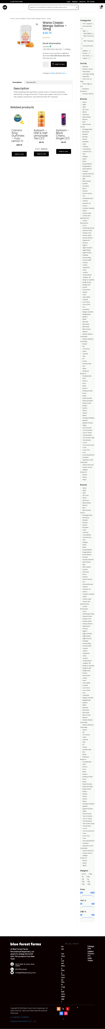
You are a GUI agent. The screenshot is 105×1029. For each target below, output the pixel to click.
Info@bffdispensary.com (25, 973)
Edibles (23, 19)
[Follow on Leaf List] (58, 1009)
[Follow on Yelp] (68, 1009)
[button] (37, 24)
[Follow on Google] (61, 1013)
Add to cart (60, 64)
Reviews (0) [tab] (31, 82)
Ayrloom (44, 149)
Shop (17, 19)
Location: (46, 47)
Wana (63, 73)
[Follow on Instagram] (66, 1013)
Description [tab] (17, 82)
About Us (82, 1)
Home (12, 19)
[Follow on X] (63, 1009)
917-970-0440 (21, 969)
